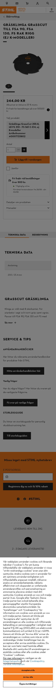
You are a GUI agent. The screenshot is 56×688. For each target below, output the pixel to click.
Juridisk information (13, 664)
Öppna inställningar (28, 684)
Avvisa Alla (28, 677)
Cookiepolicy (37, 661)
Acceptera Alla (28, 670)
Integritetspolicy (12, 661)
